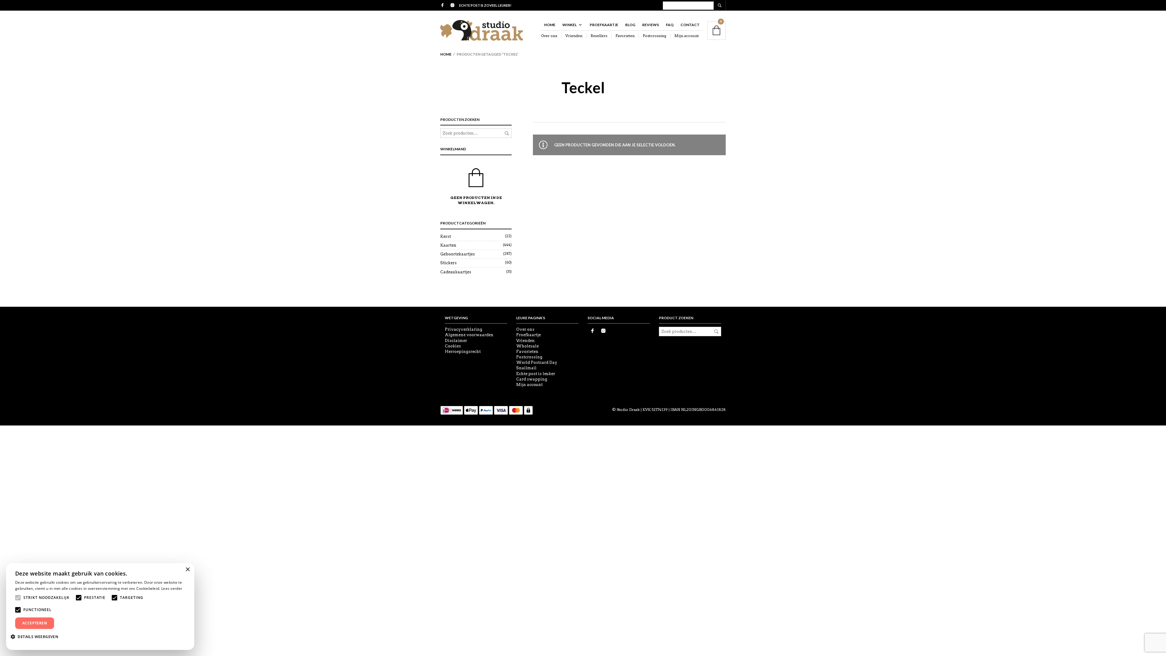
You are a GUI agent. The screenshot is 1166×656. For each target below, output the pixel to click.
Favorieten (625, 35)
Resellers (599, 35)
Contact (690, 24)
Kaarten (448, 245)
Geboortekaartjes (457, 254)
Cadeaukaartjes (455, 272)
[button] (36, 637)
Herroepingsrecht (463, 351)
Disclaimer (456, 340)
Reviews (650, 24)
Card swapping (531, 379)
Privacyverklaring (463, 329)
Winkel (569, 24)
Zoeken (506, 133)
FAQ (669, 24)
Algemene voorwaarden (469, 335)
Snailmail (526, 368)
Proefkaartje (604, 24)
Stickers (448, 263)
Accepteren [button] (34, 623)
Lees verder (171, 588)
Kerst (445, 236)
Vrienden (573, 35)
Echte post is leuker (535, 373)
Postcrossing (654, 35)
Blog (630, 24)
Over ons (549, 35)
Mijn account (686, 35)
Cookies (453, 346)
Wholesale (527, 346)
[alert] (100, 606)
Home (549, 24)
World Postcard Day (536, 362)
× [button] (187, 569)
